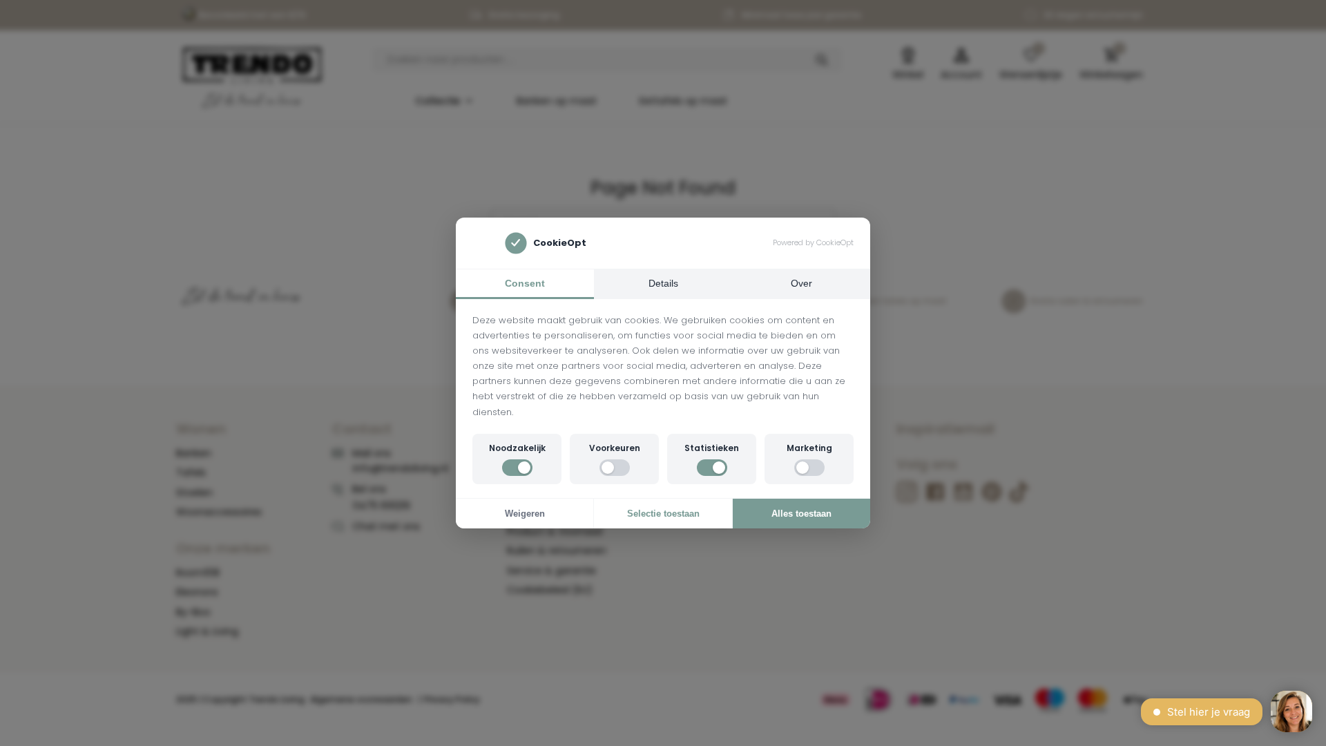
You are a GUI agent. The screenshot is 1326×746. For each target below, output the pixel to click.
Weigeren (525, 513)
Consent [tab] (525, 283)
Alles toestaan (801, 513)
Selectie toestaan (663, 513)
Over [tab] (801, 283)
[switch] (517, 467)
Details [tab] (663, 283)
